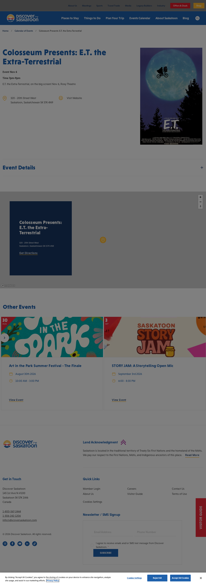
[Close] (200, 578)
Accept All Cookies (180, 578)
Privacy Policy (53, 580)
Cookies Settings (134, 578)
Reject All (157, 578)
